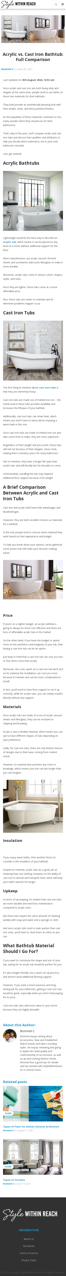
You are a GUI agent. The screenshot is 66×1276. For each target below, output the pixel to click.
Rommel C (7, 69)
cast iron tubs (47, 387)
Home (8, 1113)
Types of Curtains (14, 1179)
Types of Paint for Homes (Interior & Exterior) (31, 1126)
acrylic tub (9, 242)
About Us (29, 1238)
